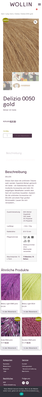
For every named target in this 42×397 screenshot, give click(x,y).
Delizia (17, 14)
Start (2, 14)
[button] (39, 4)
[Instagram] (23, 382)
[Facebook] (27, 382)
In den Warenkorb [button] (9, 311)
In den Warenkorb (22, 136)
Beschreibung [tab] (14, 153)
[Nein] (38, 391)
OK (22, 394)
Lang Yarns (10, 14)
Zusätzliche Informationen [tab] (20, 159)
